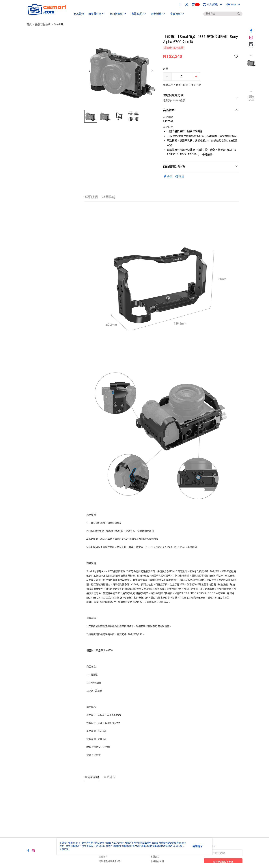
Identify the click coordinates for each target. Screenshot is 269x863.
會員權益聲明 (157, 861)
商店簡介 (103, 856)
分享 (169, 176)
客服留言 (155, 856)
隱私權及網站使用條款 (110, 861)
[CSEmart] (47, 10)
